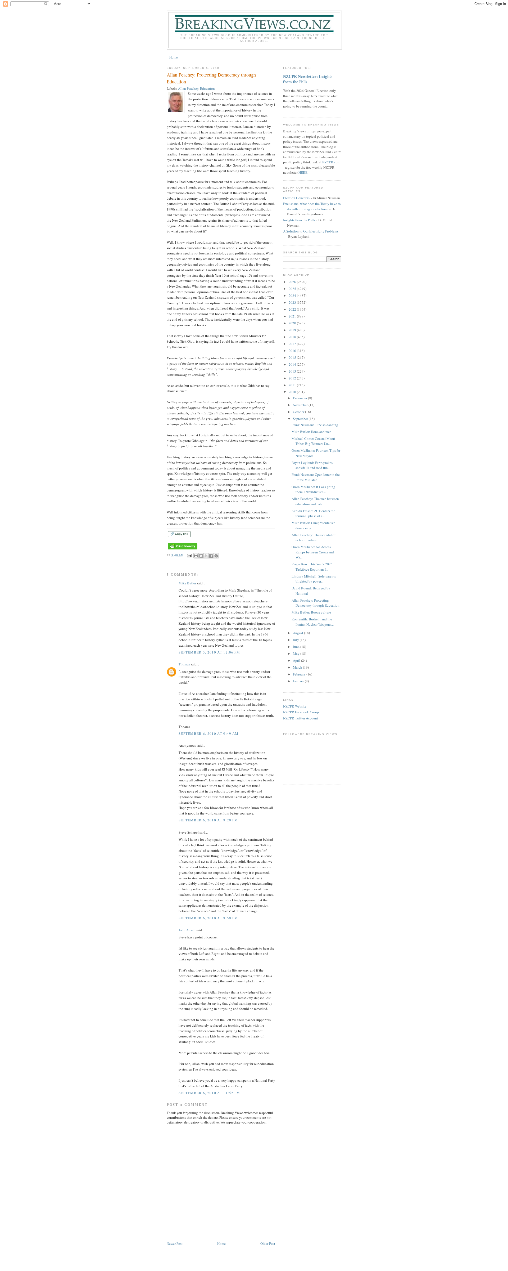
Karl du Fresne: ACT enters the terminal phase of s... (313, 513)
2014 (293, 364)
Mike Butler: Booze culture (311, 612)
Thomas (184, 664)
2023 (293, 302)
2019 (293, 330)
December (300, 398)
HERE (302, 172)
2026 (293, 281)
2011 (293, 385)
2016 (293, 350)
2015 (293, 357)
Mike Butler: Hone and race (311, 431)
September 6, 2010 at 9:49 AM (208, 733)
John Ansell (187, 930)
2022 (293, 309)
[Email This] (196, 555)
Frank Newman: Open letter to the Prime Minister (316, 477)
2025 (293, 288)
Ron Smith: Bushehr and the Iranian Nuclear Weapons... (313, 622)
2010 (293, 392)
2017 (293, 343)
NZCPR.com (331, 162)
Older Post (267, 1243)
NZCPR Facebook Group (301, 712)
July (296, 639)
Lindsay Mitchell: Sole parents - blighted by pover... (315, 579)
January (299, 681)
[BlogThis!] (201, 555)
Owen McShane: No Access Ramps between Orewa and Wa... (313, 552)
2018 (293, 336)
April (297, 660)
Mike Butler (187, 583)
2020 (293, 323)
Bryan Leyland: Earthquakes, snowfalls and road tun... (312, 465)
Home (173, 57)
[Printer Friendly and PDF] (182, 549)
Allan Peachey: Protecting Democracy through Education (315, 603)
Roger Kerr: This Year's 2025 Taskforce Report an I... (312, 567)
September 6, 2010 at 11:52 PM (209, 1092)
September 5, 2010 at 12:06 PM (209, 652)
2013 (293, 371)
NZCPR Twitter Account (300, 718)
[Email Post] (189, 555)
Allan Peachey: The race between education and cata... (315, 501)
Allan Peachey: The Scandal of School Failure (313, 537)
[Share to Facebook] (211, 555)
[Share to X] (206, 555)
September (301, 418)
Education (207, 88)
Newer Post (175, 1243)
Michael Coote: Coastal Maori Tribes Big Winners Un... (313, 441)
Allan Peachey (188, 88)
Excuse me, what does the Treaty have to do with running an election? (312, 206)
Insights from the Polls (299, 220)
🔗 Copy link (179, 533)
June (296, 646)
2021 (293, 316)
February (299, 674)
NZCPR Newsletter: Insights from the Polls (307, 78)
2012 (293, 378)
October (299, 411)
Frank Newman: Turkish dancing (315, 424)
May (296, 653)
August (298, 632)
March (298, 667)
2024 (293, 295)
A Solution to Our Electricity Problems (310, 231)
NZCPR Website (294, 706)
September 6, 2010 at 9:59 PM (208, 918)
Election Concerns (296, 197)
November (301, 404)
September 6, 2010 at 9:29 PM (208, 820)
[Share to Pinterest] (216, 555)
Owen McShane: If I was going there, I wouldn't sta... (313, 489)
